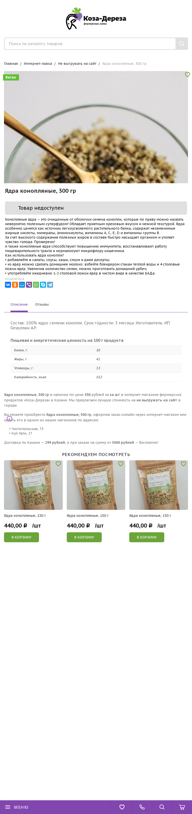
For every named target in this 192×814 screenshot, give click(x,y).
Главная (11, 63)
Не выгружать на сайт (77, 63)
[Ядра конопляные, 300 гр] (96, 163)
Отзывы (42, 304)
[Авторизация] (189, 2)
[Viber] (29, 285)
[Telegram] (50, 285)
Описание (19, 304)
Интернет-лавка (38, 63)
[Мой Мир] (22, 285)
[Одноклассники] (15, 285)
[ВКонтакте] (8, 285)
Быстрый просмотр (36, 506)
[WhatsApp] (36, 285)
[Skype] (43, 285)
